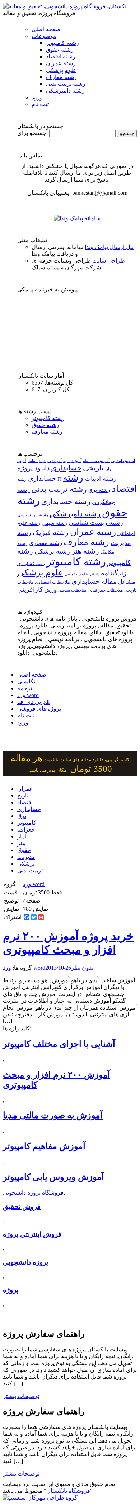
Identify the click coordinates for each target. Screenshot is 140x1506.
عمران (25, 789)
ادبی (21, 460)
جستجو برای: (32, 133)
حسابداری (66, 468)
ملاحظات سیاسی (72, 590)
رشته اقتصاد (60, 56)
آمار (22, 836)
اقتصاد (25, 802)
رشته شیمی (54, 523)
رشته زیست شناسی (96, 522)
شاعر (94, 573)
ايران (109, 469)
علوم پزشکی (61, 70)
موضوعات (44, 36)
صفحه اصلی (46, 29)
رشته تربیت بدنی (65, 84)
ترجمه (24, 688)
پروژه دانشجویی (25, 1262)
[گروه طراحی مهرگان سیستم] (40, 1498)
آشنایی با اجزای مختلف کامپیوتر (59, 1044)
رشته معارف (61, 77)
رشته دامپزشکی (65, 91)
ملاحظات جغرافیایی (105, 590)
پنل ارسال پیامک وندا (109, 247)
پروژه (10, 1290)
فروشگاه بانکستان (68, 1491)
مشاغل (126, 582)
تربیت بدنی (30, 870)
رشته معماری (45, 543)
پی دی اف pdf (33, 702)
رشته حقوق (60, 50)
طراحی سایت (108, 261)
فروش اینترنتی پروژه (32, 1234)
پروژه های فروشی (39, 709)
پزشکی (25, 864)
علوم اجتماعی (76, 574)
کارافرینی (30, 589)
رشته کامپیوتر (62, 43)
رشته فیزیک (51, 532)
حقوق (24, 850)
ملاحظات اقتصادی (52, 582)
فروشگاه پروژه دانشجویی (33, 1193)
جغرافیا (26, 830)
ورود (37, 97)
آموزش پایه (72, 460)
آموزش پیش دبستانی (45, 460)
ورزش (51, 590)
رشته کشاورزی (31, 563)
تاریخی (93, 468)
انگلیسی (27, 681)
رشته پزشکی (52, 551)
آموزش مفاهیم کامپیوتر (44, 1146)
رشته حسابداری (65, 501)
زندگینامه (113, 573)
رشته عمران (61, 63)
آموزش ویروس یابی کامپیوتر (53, 1177)
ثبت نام (40, 104)
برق (21, 816)
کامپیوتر (26, 823)
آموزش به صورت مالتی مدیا (53, 1115)
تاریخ (22, 795)
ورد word (28, 695)
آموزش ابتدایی (123, 460)
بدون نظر (82, 968)
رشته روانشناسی (32, 515)
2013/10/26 (58, 968)
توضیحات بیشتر (21, 1396)
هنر (21, 843)
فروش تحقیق (22, 1206)
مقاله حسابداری (94, 581)
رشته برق (99, 490)
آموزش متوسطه (96, 460)
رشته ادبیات (101, 478)
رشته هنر (85, 551)
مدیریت (26, 857)
